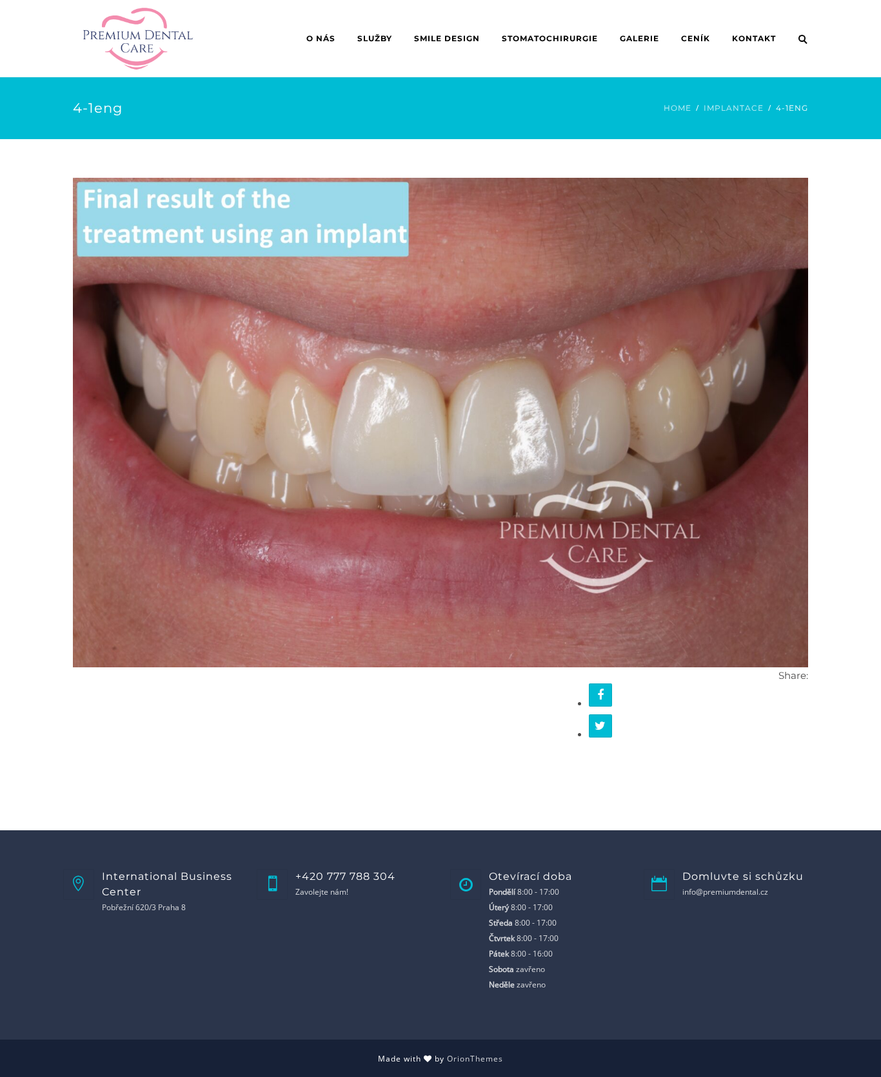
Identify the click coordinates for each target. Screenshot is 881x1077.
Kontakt (754, 38)
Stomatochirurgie (550, 38)
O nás (320, 38)
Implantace (734, 108)
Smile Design (447, 38)
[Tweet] (600, 726)
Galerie (639, 38)
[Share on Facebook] (600, 695)
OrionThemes (475, 1058)
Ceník (695, 38)
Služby (374, 38)
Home (677, 108)
